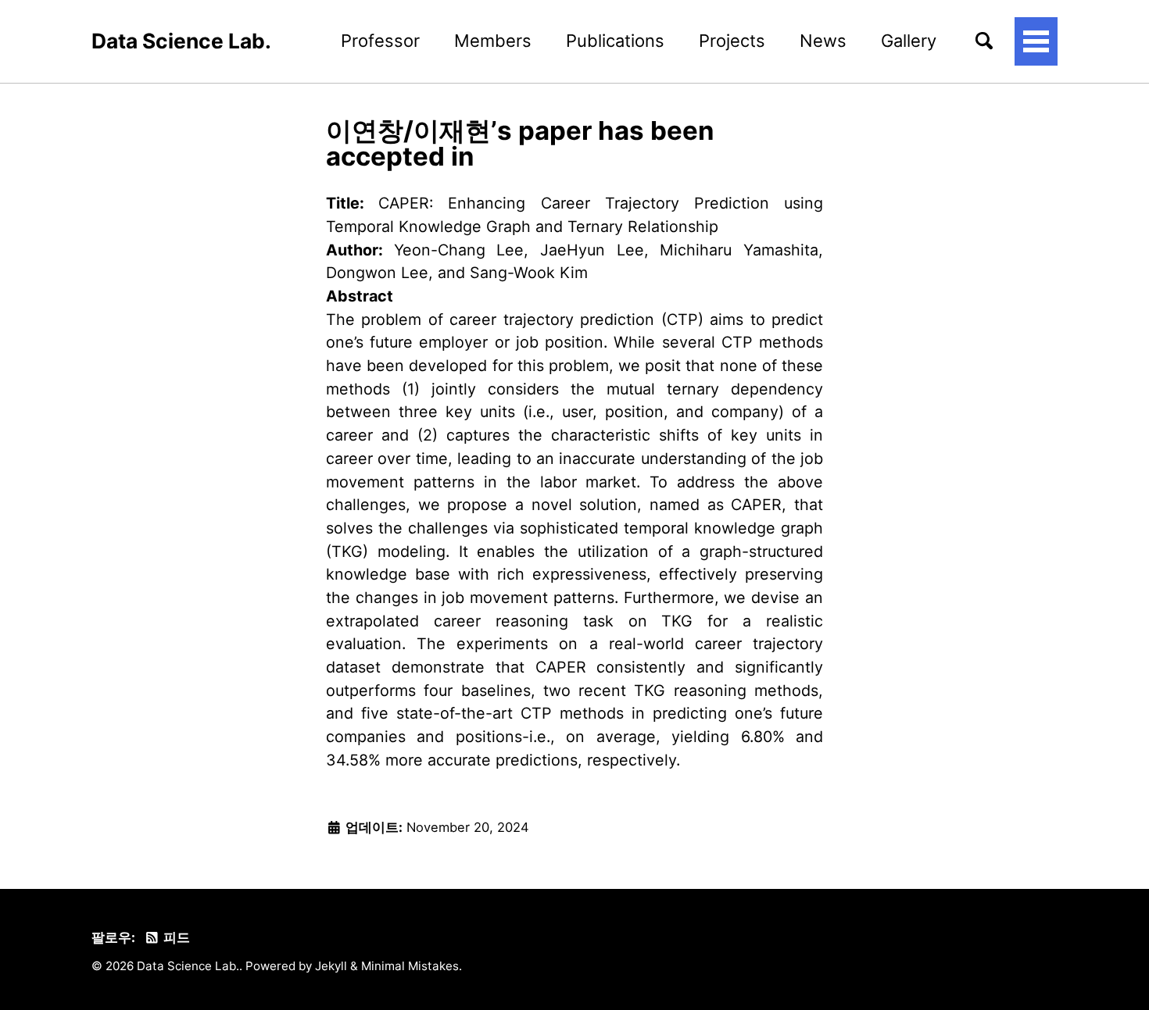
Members (493, 40)
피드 (175, 937)
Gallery (908, 40)
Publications (615, 40)
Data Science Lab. (181, 40)
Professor (380, 40)
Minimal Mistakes (410, 965)
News (823, 40)
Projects (732, 40)
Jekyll (331, 965)
